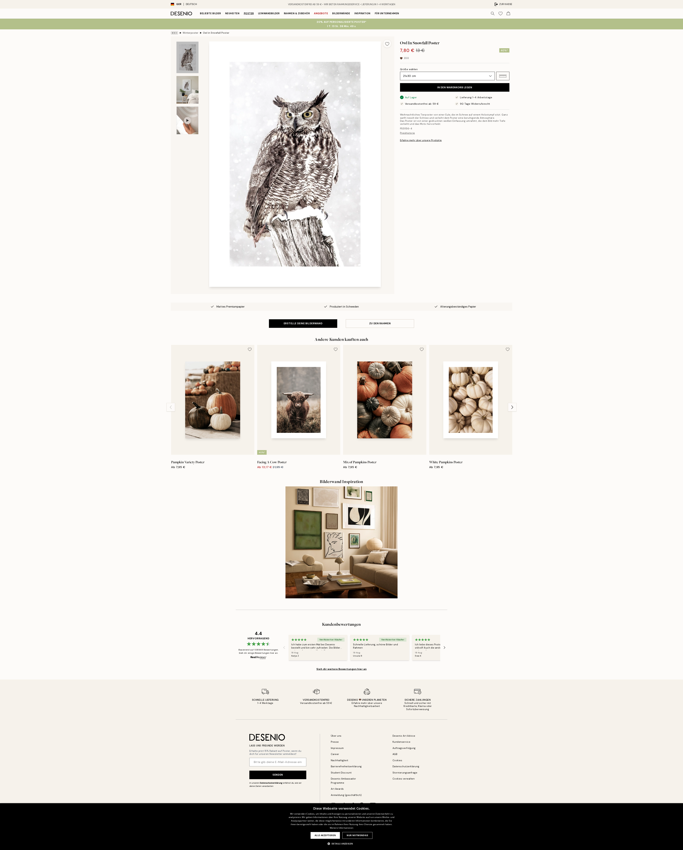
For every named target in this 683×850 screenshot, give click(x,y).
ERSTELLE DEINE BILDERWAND (303, 323)
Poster (249, 13)
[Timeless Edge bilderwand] (341, 542)
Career (335, 754)
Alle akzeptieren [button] (325, 835)
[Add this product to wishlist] (387, 43)
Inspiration (362, 13)
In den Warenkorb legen (454, 87)
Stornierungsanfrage (405, 772)
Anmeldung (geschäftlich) (346, 795)
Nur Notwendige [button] (357, 835)
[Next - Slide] (512, 407)
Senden (277, 774)
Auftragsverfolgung (404, 748)
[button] (502, 76)
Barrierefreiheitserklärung (346, 766)
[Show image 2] (187, 90)
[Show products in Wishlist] (500, 13)
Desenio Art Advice (404, 735)
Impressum (337, 748)
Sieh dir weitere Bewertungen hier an (341, 669)
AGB (395, 754)
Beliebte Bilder (210, 13)
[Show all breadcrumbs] (174, 33)
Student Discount (341, 772)
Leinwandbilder (269, 13)
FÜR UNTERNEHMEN (387, 13)
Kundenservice (402, 741)
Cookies (397, 760)
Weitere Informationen (341, 827)
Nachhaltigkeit (339, 760)
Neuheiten (232, 13)
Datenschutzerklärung (271, 782)
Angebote (321, 13)
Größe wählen (409, 69)
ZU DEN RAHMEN (380, 323)
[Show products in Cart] (508, 13)
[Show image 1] (187, 57)
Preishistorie (407, 133)
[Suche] (493, 14)
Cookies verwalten (404, 778)
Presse (335, 741)
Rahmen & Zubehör (297, 13)
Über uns (336, 735)
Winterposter (190, 32)
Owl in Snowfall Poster (216, 32)
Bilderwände (341, 13)
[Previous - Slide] (170, 407)
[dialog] (341, 826)
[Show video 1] (187, 120)
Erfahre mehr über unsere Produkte (421, 140)
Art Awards (337, 788)
